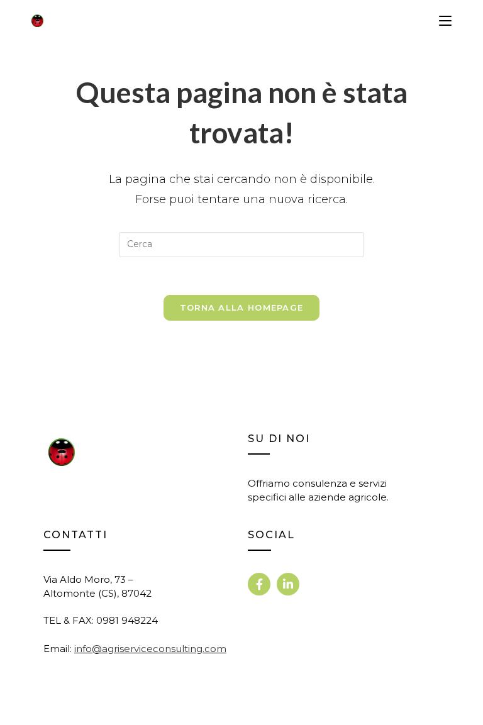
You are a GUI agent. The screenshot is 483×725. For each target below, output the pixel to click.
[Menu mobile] (445, 20)
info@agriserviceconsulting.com (150, 649)
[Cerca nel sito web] (241, 244)
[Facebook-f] (259, 584)
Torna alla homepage (242, 307)
